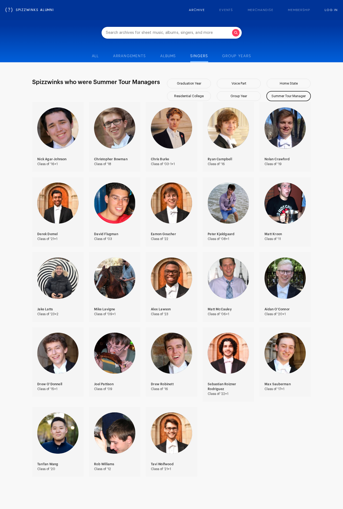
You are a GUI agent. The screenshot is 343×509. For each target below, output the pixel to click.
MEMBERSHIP (299, 10)
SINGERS (199, 56)
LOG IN (331, 10)
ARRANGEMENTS (129, 56)
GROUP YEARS (236, 56)
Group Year (238, 96)
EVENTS (226, 10)
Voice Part (239, 83)
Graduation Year (189, 83)
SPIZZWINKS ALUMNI (29, 10)
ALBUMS (168, 56)
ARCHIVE (197, 10)
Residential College (189, 96)
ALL (95, 56)
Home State (289, 83)
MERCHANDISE (261, 10)
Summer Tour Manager (288, 96)
